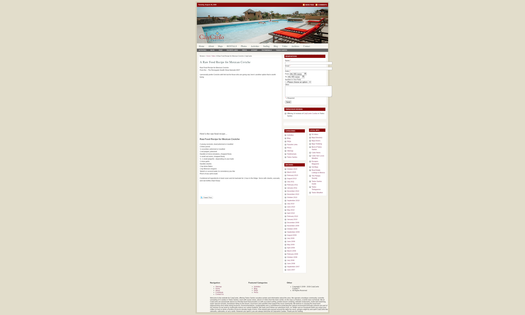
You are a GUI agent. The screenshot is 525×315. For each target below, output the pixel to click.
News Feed (309, 5)
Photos (244, 46)
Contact (306, 46)
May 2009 (290, 245)
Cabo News (316, 153)
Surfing (266, 46)
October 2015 (292, 169)
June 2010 (291, 207)
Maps (220, 46)
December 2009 (293, 223)
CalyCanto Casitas (311, 113)
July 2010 (290, 204)
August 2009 (292, 235)
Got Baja (315, 167)
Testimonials (267, 50)
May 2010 (290, 210)
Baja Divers (316, 141)
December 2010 (293, 191)
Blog (276, 46)
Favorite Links (232, 50)
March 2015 (291, 172)
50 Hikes (315, 134)
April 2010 (291, 213)
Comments (322, 5)
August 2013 (292, 178)
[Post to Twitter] (206, 198)
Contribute (219, 292)
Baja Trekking (317, 144)
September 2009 (293, 232)
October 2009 (292, 229)
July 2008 (290, 260)
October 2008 (292, 257)
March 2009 (291, 251)
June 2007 (291, 270)
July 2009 (290, 238)
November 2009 (293, 226)
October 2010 (292, 197)
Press (244, 50)
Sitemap (254, 50)
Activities (255, 46)
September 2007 (293, 267)
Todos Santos (281, 50)
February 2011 (292, 185)
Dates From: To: (288, 74)
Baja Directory (317, 138)
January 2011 (292, 188)
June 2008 (291, 263)
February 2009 (292, 254)
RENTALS (232, 46)
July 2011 (290, 182)
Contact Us (219, 294)
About (211, 46)
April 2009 (291, 248)
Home (201, 46)
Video (284, 46)
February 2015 (292, 175)
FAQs (220, 50)
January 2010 (292, 219)
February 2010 (292, 216)
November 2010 (293, 194)
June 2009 (291, 241)
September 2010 (293, 201)
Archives (295, 46)
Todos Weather (317, 193)
